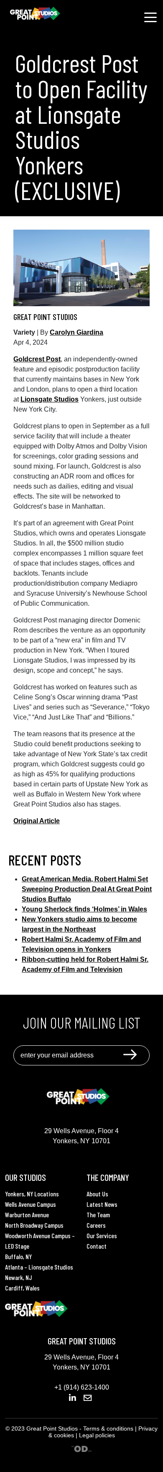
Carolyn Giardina (76, 332)
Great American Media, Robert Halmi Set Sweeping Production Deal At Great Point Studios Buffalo (87, 889)
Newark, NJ (18, 1277)
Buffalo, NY (18, 1256)
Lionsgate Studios (49, 399)
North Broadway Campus (34, 1225)
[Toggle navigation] (150, 17)
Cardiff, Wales (22, 1288)
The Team (98, 1215)
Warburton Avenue (27, 1215)
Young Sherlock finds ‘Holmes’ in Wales (84, 909)
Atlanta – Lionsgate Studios (39, 1267)
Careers (96, 1225)
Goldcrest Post (37, 359)
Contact (97, 1246)
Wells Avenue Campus (30, 1204)
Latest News (102, 1204)
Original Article (36, 820)
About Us (97, 1194)
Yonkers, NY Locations (32, 1194)
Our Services (102, 1235)
